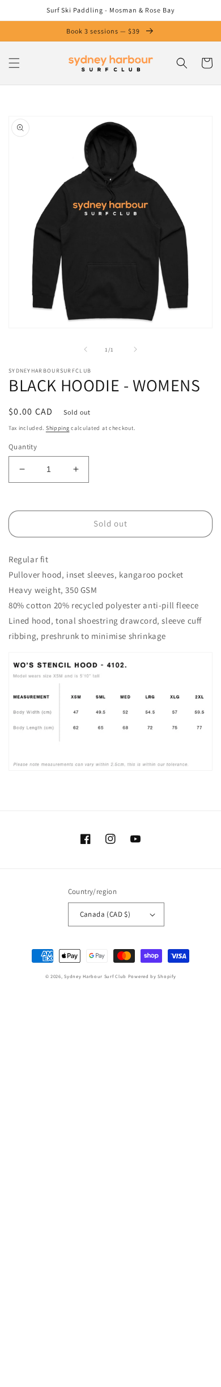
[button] (14, 63)
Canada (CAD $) (105, 914)
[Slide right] (135, 349)
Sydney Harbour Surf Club (95, 976)
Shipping (58, 428)
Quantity (22, 447)
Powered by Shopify (152, 976)
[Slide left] (85, 349)
